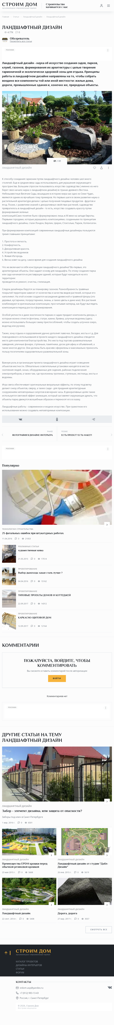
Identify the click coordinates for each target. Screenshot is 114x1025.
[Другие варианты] (108, 167)
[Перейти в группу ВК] (110, 987)
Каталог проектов (27, 961)
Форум (20, 972)
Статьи (20, 968)
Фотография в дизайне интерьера (32, 435)
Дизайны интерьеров (29, 965)
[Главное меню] (108, 5)
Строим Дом (19, 5)
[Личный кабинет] (101, 5)
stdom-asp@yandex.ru (31, 987)
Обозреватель (19, 38)
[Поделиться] (101, 167)
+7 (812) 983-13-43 (29, 993)
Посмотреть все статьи (21, 41)
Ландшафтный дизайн (17, 168)
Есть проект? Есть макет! (76, 435)
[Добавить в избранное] (94, 167)
